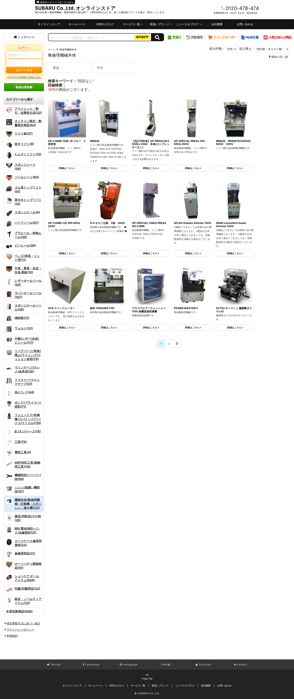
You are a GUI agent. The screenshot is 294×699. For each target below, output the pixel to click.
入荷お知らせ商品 (280, 37)
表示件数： (217, 49)
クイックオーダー (224, 37)
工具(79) (21, 442)
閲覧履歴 (197, 37)
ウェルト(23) (24, 328)
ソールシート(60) (27, 177)
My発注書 (252, 37)
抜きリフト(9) (24, 144)
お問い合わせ (245, 24)
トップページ (26, 37)
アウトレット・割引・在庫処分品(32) (28, 111)
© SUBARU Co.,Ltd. (147, 693)
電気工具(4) (23, 452)
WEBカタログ (105, 24)
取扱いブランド (159, 24)
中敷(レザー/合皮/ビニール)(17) (27, 341)
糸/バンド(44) (24, 392)
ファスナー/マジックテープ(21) (27, 382)
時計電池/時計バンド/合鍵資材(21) (27, 530)
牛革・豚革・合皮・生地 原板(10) (28, 270)
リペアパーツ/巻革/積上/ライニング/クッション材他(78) (28, 355)
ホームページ (77, 24)
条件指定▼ (142, 36)
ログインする (24, 70)
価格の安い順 (279, 56)
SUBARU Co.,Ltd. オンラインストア (75, 8)
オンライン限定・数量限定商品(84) (28, 123)
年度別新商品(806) (19, 611)
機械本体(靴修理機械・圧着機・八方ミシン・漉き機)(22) (28, 504)
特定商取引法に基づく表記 (23, 623)
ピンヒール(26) (25, 245)
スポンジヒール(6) (27, 212)
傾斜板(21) (22, 318)
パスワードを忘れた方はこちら (24, 77)
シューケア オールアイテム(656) (27, 578)
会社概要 (217, 24)
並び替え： (247, 49)
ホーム (51, 49)
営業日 (176, 37)
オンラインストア (49, 24)
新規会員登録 (24, 87)
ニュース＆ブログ (187, 24)
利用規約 (12, 635)
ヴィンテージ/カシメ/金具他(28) (27, 369)
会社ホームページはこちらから (56, 2)
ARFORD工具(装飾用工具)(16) (27, 464)
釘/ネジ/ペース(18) (28, 431)
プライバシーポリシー (21, 629)
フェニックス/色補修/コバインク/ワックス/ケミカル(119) (28, 419)
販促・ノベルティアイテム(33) (28, 601)
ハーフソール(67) (27, 223)
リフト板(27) (24, 133)
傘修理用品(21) (25, 553)
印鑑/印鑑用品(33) (27, 588)
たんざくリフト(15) (28, 154)
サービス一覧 (131, 24)
